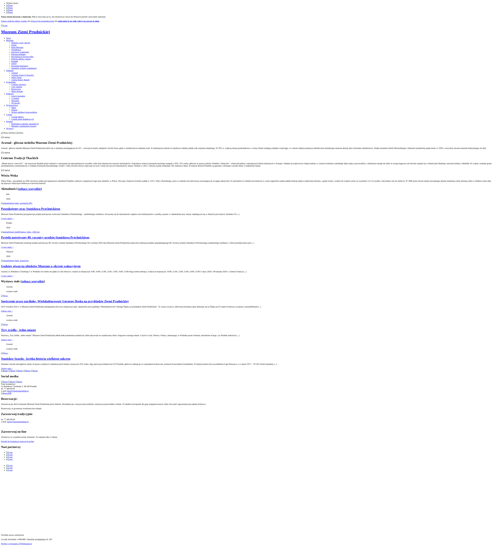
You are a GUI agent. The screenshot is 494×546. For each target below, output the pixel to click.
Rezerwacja (16, 89)
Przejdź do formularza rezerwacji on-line (17, 441)
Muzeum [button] (9, 40)
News (8, 38)
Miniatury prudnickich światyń (23, 126)
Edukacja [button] (10, 94)
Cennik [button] (9, 114)
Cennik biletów (17, 117)
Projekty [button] (9, 121)
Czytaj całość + (7, 218)
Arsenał (14, 73)
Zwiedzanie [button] (11, 82)
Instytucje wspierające (20, 52)
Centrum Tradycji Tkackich (22, 75)
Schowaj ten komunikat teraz (42, 21)
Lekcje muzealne (18, 96)
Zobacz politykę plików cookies (14, 21)
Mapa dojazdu (17, 91)
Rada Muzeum (17, 47)
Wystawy (10, 128)
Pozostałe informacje (19, 66)
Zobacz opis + (7, 311)
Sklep (13, 108)
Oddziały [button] (10, 70)
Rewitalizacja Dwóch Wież (22, 57)
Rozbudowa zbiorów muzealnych (25, 124)
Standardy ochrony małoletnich (24, 68)
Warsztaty (15, 101)
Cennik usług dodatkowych (22, 119)
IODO (14, 64)
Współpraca (16, 50)
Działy (14, 45)
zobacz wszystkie (30, 188)
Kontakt (14, 61)
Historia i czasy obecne (20, 43)
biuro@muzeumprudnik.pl (18, 391)
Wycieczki (15, 103)
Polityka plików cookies (21, 59)
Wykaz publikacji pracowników (24, 112)
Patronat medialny (18, 54)
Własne (14, 110)
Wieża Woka (16, 77)
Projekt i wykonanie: (9, 544)
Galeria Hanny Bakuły (20, 80)
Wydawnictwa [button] (12, 105)
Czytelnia (15, 98)
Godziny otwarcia (18, 84)
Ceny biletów (16, 87)
